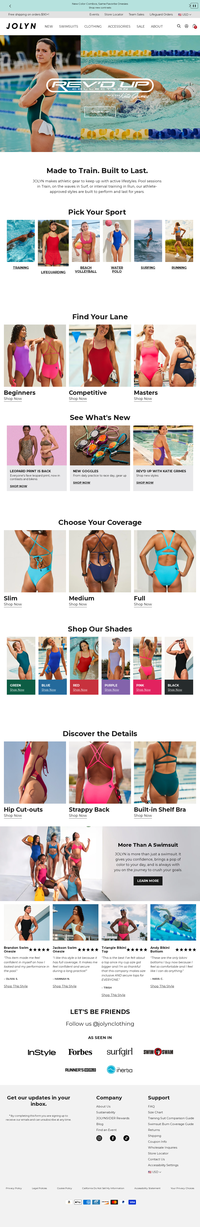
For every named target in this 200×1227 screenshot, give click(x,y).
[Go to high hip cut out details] (35, 772)
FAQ (151, 1106)
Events (94, 14)
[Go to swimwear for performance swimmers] (100, 356)
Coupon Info (157, 1141)
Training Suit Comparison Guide (171, 1118)
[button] (194, 30)
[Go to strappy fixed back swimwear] (100, 772)
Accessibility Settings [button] (163, 1165)
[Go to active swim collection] (165, 356)
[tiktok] (126, 1138)
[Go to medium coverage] (100, 561)
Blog (99, 1124)
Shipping (154, 1136)
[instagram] (99, 1138)
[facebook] (113, 1138)
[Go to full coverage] (165, 561)
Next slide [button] (190, 5)
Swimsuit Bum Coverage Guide (171, 1124)
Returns (154, 1130)
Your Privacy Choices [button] (182, 1188)
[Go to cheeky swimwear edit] (35, 561)
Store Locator (113, 14)
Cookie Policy (64, 1188)
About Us (103, 1106)
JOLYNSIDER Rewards (112, 1118)
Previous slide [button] (10, 6)
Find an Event (106, 1130)
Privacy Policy (14, 1188)
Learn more (148, 881)
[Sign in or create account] (186, 26)
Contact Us (156, 1159)
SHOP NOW (100, 112)
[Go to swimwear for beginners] (35, 356)
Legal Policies (39, 1188)
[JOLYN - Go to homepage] (21, 26)
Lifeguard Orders (161, 14)
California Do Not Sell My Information (103, 1188)
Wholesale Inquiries (162, 1147)
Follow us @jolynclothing (100, 1023)
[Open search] (178, 26)
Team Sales (136, 14)
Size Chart (155, 1112)
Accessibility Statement (147, 1188)
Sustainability (105, 1112)
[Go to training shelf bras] (165, 772)
